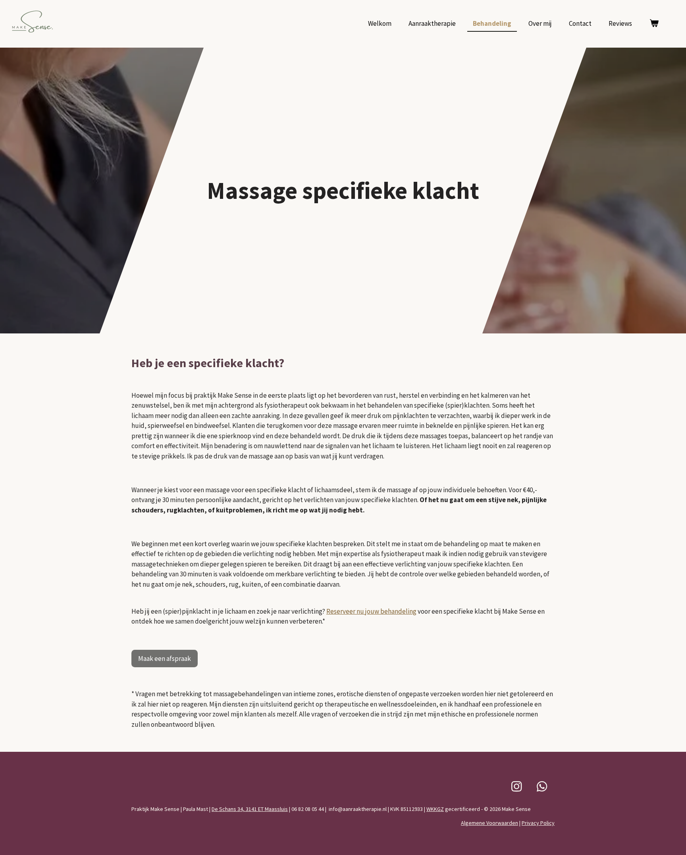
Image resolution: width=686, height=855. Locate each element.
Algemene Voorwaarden (489, 822)
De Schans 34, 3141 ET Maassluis (250, 809)
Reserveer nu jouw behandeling (371, 611)
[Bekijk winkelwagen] (654, 24)
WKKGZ (435, 809)
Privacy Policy (538, 822)
